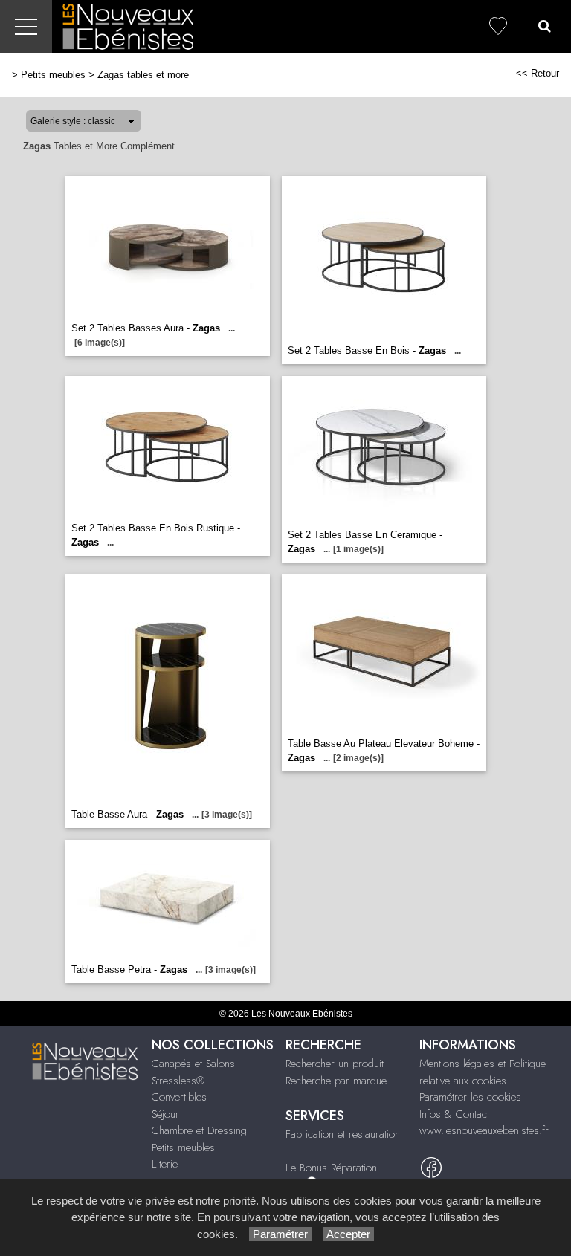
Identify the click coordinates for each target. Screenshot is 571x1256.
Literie (165, 1164)
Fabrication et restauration (343, 1134)
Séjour (165, 1114)
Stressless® (178, 1080)
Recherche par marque (336, 1080)
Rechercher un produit (335, 1063)
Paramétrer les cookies (470, 1097)
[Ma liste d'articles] (498, 26)
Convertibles (179, 1097)
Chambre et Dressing (199, 1130)
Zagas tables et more (143, 74)
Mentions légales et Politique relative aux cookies (482, 1072)
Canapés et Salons (193, 1063)
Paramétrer (280, 1234)
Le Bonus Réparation (331, 1167)
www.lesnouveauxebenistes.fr (484, 1130)
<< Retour (537, 73)
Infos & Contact (454, 1114)
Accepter (348, 1234)
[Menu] (26, 26)
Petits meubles (53, 74)
